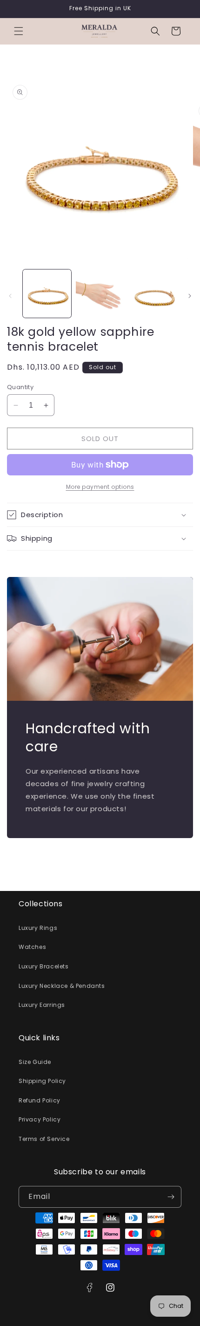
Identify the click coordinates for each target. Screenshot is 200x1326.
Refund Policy (39, 1100)
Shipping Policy (42, 1081)
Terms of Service (44, 1139)
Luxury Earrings (42, 1005)
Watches (32, 947)
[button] (18, 31)
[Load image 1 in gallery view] (47, 293)
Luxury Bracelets (44, 966)
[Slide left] (10, 296)
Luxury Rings (38, 928)
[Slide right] (190, 296)
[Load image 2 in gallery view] (100, 293)
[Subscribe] (170, 1197)
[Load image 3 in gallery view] (152, 293)
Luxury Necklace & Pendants (62, 986)
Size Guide (35, 1062)
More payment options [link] (100, 487)
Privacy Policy (39, 1119)
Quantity (20, 387)
